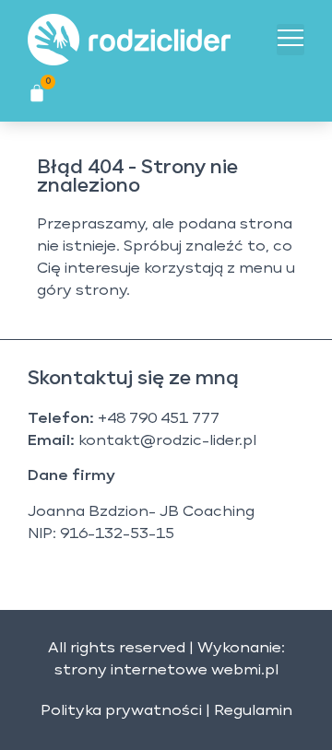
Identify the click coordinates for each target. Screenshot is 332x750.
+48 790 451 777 (158, 419)
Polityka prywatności (121, 711)
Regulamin (253, 711)
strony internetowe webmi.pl (166, 670)
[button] (290, 39)
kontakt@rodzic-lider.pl (167, 441)
